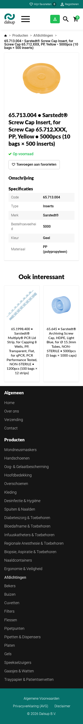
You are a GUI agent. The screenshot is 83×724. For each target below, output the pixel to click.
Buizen (10, 594)
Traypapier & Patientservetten (29, 679)
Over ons (11, 411)
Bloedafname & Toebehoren (27, 526)
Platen (9, 645)
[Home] (9, 19)
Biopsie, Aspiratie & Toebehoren (30, 552)
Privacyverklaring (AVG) (30, 706)
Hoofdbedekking (18, 475)
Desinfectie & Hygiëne (22, 500)
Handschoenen (17, 458)
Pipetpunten (14, 628)
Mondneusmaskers (20, 449)
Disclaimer (62, 706)
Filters (9, 611)
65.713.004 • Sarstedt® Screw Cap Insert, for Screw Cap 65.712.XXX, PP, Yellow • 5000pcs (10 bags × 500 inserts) (41, 44)
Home (5, 35)
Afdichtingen (43, 35)
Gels (7, 654)
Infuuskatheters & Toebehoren (29, 535)
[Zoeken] (66, 19)
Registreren (72, 4)
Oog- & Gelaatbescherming (26, 466)
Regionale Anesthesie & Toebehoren (34, 543)
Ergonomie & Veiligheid (23, 568)
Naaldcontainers (18, 560)
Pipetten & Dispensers (22, 637)
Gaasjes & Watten (19, 671)
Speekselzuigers (17, 662)
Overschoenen (16, 483)
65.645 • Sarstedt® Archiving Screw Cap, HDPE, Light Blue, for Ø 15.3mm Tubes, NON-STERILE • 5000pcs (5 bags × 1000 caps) (61, 342)
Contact (11, 428)
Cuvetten (11, 603)
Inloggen (55, 19)
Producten (20, 35)
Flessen (10, 620)
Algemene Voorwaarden (41, 698)
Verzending (13, 419)
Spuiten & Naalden (19, 509)
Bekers (10, 586)
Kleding (10, 492)
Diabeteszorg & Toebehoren (27, 517)
